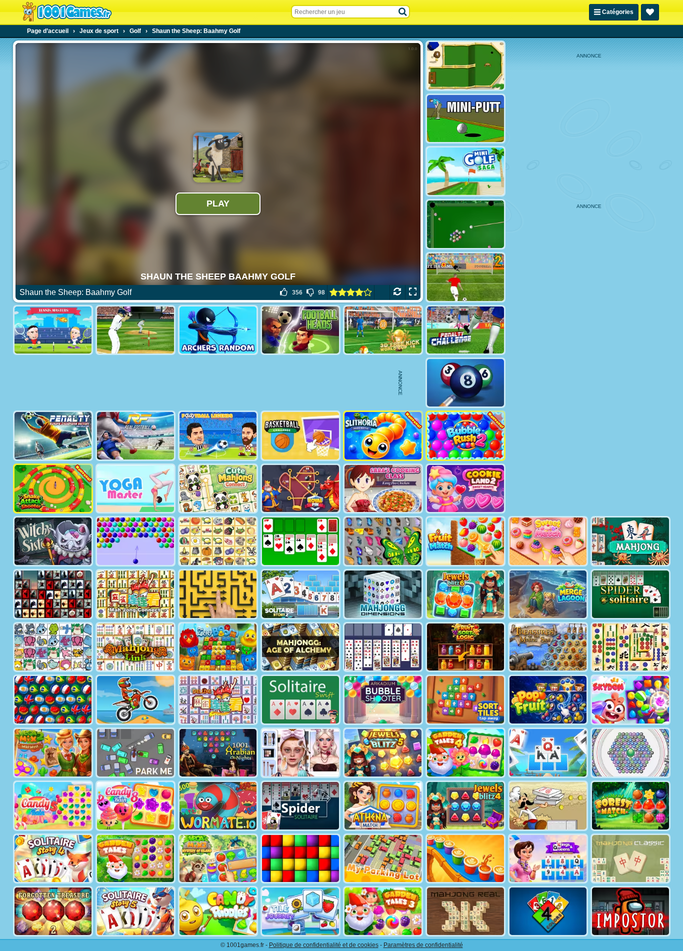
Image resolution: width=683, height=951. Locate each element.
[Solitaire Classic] (300, 541)
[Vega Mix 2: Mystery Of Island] (218, 859)
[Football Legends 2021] (218, 435)
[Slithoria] (383, 435)
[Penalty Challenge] (466, 330)
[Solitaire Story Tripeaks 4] (53, 859)
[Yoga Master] (136, 489)
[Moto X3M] (136, 699)
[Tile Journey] (300, 911)
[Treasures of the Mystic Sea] (548, 647)
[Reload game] (397, 292)
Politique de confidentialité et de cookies (323, 945)
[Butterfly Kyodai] (383, 541)
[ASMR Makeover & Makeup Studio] (300, 753)
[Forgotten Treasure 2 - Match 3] (53, 911)
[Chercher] (403, 12)
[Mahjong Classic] (630, 859)
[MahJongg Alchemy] (300, 647)
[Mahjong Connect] (136, 594)
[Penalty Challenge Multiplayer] (53, 435)
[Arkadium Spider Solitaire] (300, 805)
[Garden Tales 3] (383, 911)
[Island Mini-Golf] (466, 65)
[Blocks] (300, 859)
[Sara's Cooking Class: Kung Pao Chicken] (383, 489)
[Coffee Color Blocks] (466, 859)
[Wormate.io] (218, 805)
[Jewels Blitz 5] (383, 753)
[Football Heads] (300, 330)
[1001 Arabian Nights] (218, 753)
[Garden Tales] (136, 859)
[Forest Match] (630, 805)
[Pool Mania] (466, 383)
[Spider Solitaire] (630, 594)
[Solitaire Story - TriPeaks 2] (300, 594)
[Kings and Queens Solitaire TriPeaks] (548, 859)
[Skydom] (630, 699)
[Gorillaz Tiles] (53, 594)
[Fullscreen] (412, 292)
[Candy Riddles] (218, 911)
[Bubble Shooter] (136, 541)
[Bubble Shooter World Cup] (53, 699)
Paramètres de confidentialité (423, 945)
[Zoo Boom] (218, 647)
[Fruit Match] (466, 541)
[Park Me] (136, 753)
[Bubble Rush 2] (466, 435)
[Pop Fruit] (548, 699)
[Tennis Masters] (53, 330)
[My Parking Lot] (383, 859)
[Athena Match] (383, 805)
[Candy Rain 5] (53, 805)
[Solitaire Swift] (300, 699)
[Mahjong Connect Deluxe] (218, 699)
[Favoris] (650, 12)
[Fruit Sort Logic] (466, 647)
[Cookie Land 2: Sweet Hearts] (466, 489)
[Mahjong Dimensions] (383, 594)
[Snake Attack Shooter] (53, 489)
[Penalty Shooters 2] (466, 277)
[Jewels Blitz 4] (466, 805)
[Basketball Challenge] (300, 435)
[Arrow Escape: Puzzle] (218, 594)
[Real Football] (136, 435)
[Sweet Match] (548, 541)
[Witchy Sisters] (53, 541)
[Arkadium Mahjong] (630, 541)
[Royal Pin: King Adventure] (300, 489)
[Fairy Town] (630, 753)
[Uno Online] (548, 911)
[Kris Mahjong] (218, 541)
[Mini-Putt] (466, 119)
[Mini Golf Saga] (466, 171)
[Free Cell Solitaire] (383, 647)
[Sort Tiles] (466, 699)
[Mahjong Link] (136, 647)
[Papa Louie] (548, 805)
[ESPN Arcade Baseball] (136, 330)
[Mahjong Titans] (630, 647)
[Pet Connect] (53, 647)
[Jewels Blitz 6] (466, 594)
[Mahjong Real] (466, 911)
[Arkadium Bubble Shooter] (383, 699)
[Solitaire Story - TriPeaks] (548, 753)
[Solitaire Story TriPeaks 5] (136, 911)
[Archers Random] (218, 330)
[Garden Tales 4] (466, 753)
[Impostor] (630, 911)
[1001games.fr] (67, 12)
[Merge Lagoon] (548, 594)
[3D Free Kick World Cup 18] (383, 330)
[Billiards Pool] (466, 224)
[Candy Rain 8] (136, 805)
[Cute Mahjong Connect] (218, 489)
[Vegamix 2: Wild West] (53, 753)
